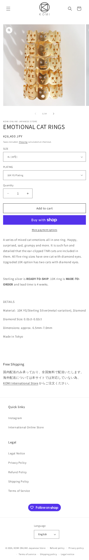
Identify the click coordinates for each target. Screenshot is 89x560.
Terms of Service (19, 491)
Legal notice (67, 554)
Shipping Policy (18, 481)
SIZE (5, 148)
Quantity (8, 185)
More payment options (44, 229)
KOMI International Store (20, 383)
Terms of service (27, 554)
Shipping (23, 142)
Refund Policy (17, 472)
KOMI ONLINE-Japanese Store (29, 547)
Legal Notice (16, 453)
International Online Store (26, 427)
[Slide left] (35, 113)
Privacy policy (76, 548)
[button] (8, 8)
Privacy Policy (17, 462)
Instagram (15, 418)
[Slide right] (53, 113)
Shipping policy (48, 554)
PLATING (8, 167)
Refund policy (57, 548)
